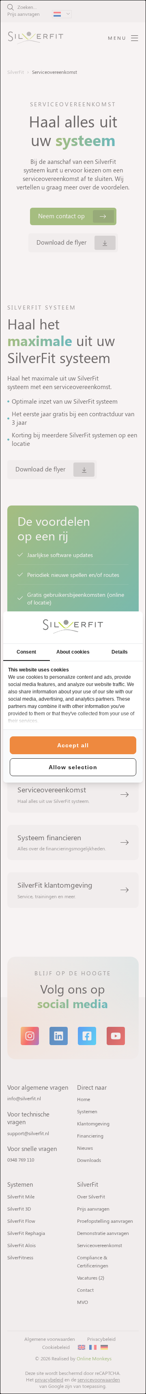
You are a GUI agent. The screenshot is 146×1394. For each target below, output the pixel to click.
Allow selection (73, 767)
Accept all (73, 745)
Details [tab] (120, 652)
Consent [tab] (26, 652)
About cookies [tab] (73, 652)
